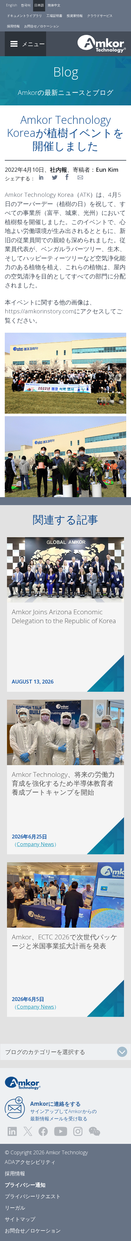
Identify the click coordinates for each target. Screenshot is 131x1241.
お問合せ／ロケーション (41, 26)
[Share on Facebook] (68, 177)
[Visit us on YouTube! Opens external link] (60, 1131)
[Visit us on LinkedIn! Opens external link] (13, 1131)
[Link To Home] (101, 43)
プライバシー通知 (25, 1184)
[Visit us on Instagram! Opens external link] (78, 1131)
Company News (35, 844)
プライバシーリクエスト (33, 1196)
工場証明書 (54, 15)
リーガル (15, 1207)
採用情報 (13, 26)
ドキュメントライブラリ (24, 15)
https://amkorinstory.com (39, 311)
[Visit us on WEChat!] (94, 1131)
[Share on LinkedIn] (42, 177)
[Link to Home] (23, 1082)
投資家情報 (75, 15)
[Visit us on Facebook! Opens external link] (43, 1131)
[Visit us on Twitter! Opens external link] (28, 1131)
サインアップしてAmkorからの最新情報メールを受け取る (63, 1111)
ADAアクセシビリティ (30, 1161)
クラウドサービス (100, 15)
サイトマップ (20, 1219)
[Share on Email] (80, 177)
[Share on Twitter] (55, 177)
